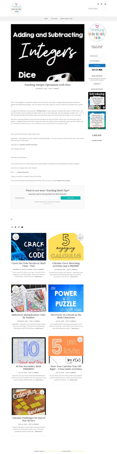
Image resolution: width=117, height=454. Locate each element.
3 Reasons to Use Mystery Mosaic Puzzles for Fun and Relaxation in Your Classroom (97, 120)
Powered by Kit (47, 203)
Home (46, 18)
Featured (29, 269)
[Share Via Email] (22, 227)
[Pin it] (18, 227)
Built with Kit (97, 69)
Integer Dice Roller (23, 172)
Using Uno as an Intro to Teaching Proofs (97, 100)
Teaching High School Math (53, 451)
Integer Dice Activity (63, 180)
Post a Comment (54, 88)
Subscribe (70, 198)
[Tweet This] (15, 227)
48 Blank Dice (41, 111)
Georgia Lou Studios (77, 451)
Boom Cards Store (67, 18)
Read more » (39, 276)
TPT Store (54, 18)
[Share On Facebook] (12, 227)
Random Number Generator (28, 145)
